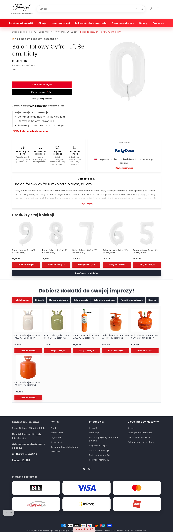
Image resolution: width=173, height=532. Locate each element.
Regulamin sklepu (98, 445)
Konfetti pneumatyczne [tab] (132, 300)
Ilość (14, 69)
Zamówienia (57, 432)
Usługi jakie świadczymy (140, 432)
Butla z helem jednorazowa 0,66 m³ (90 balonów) (27, 383)
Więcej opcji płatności (42, 99)
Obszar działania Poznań (140, 437)
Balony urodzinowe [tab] (58, 300)
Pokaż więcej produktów (86, 273)
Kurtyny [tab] (152, 300)
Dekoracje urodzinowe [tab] (104, 300)
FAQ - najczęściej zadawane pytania (103, 439)
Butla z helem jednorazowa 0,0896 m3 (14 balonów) (144, 336)
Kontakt (93, 427)
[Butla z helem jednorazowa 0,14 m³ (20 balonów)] (115, 320)
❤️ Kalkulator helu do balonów (31, 131)
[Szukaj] (142, 9)
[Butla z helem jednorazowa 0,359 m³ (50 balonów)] (57, 320)
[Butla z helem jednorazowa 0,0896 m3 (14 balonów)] (145, 320)
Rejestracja (56, 442)
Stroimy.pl (38, 531)
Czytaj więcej (87, 204)
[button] (21, 23)
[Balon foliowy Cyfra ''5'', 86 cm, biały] (147, 233)
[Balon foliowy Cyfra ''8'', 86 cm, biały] (56, 233)
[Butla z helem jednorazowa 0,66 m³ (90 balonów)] (28, 367)
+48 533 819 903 (36, 428)
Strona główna (19, 32)
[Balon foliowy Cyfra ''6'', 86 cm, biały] (117, 233)
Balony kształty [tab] (81, 300)
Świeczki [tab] (39, 300)
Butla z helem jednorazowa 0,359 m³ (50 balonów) (57, 336)
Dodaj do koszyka (26, 265)
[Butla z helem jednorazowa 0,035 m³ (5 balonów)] (86, 320)
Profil (53, 427)
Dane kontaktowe (138, 530)
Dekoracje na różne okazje (141, 442)
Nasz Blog (55, 451)
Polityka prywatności (99, 455)
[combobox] (91, 8)
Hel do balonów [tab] (22, 300)
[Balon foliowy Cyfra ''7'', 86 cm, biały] (86, 233)
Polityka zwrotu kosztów (73, 530)
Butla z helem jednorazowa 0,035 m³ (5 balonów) (86, 336)
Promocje (94, 432)
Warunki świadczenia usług (117, 530)
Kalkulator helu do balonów (64, 447)
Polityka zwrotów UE (99, 460)
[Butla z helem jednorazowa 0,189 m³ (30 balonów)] (28, 320)
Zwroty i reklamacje (99, 450)
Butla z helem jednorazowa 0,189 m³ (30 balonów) (27, 336)
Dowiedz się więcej (124, 168)
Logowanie (56, 437)
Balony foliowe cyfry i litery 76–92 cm (58, 32)
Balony (32, 32)
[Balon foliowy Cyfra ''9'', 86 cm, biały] (26, 233)
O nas (131, 427)
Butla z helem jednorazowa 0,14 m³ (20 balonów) (115, 336)
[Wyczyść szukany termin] (137, 9)
